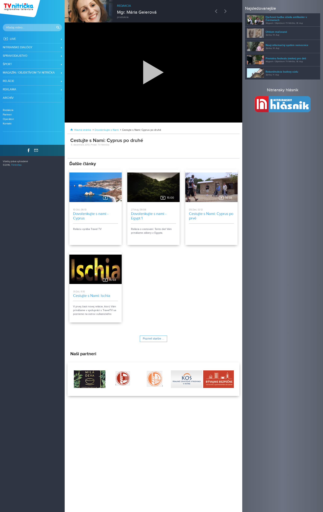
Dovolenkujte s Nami (107, 130)
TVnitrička (16, 165)
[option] (153, 9)
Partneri (7, 114)
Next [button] (226, 11)
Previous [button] (217, 11)
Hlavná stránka (82, 130)
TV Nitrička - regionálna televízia (20, 8)
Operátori (8, 119)
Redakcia (8, 110)
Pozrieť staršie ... (153, 338)
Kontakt (7, 123)
